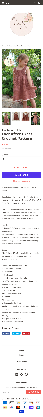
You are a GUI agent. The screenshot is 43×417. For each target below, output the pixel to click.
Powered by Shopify (34, 399)
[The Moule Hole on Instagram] (26, 375)
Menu (6, 3)
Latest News (21, 361)
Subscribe (33, 392)
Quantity (5, 155)
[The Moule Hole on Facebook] (16, 375)
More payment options (21, 181)
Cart (39, 3)
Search (21, 355)
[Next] (38, 78)
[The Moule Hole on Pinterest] (21, 375)
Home (4, 46)
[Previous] (4, 78)
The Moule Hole (20, 399)
